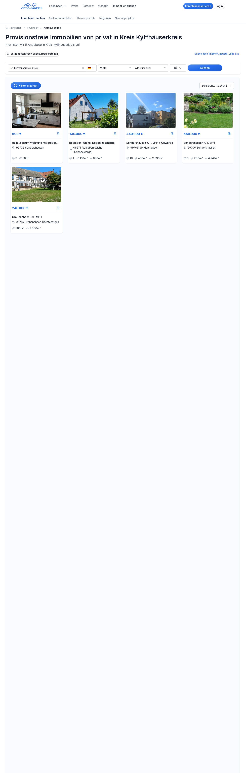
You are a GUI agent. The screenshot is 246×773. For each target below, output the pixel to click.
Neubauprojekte (124, 18)
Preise (74, 6)
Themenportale (85, 18)
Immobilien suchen (124, 6)
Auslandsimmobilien (60, 18)
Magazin (103, 6)
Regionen (105, 18)
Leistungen (55, 6)
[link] (37, 127)
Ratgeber (88, 6)
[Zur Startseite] (31, 6)
